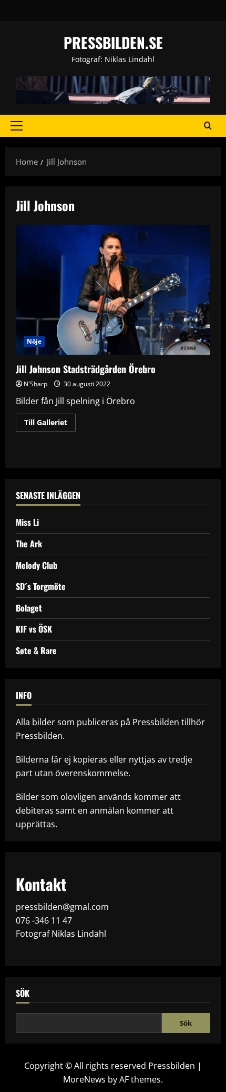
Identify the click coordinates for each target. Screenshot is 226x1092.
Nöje (34, 341)
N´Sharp (35, 383)
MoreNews (84, 1079)
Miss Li (27, 522)
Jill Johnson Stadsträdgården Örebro (113, 290)
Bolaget (29, 608)
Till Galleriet (50, 424)
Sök (22, 993)
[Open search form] (208, 126)
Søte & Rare (36, 650)
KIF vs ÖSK (34, 629)
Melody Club (36, 565)
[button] (16, 126)
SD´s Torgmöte (41, 586)
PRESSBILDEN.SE (113, 42)
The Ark (29, 543)
